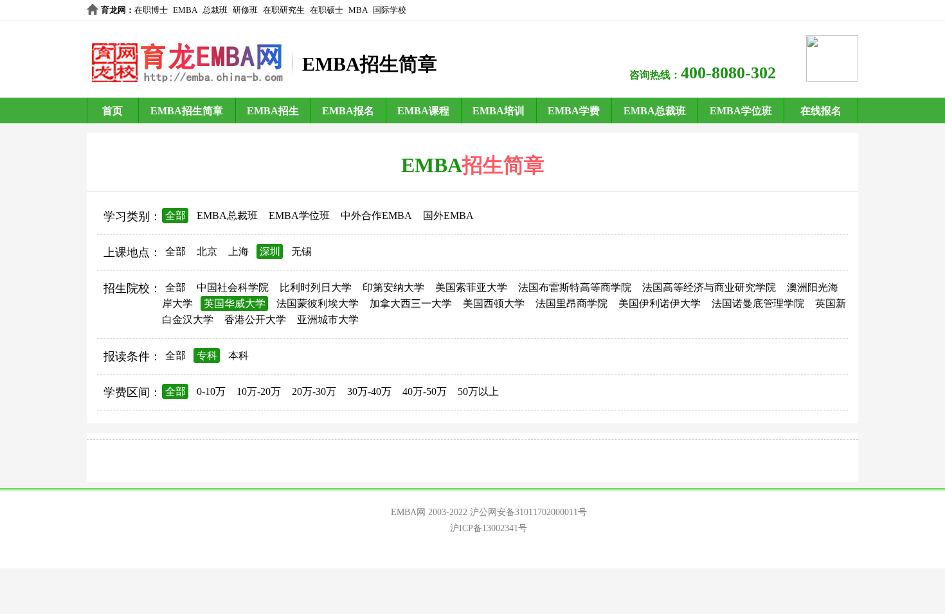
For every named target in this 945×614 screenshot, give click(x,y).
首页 (112, 110)
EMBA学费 (574, 110)
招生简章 (503, 165)
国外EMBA (448, 215)
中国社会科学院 (233, 287)
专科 (207, 355)
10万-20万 (259, 391)
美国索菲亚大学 (471, 287)
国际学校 (389, 10)
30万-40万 (369, 391)
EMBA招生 (273, 110)
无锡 (301, 251)
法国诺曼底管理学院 (758, 303)
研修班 (245, 10)
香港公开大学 (255, 319)
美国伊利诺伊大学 (659, 303)
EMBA (185, 10)
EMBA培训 (499, 110)
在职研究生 (284, 10)
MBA (358, 10)
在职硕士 (326, 10)
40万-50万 (424, 391)
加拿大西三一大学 (411, 303)
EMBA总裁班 (655, 110)
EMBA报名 (348, 110)
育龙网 (113, 10)
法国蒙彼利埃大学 (317, 303)
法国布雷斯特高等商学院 (574, 287)
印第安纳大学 (393, 287)
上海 (238, 251)
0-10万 (211, 391)
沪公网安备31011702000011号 (528, 512)
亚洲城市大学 (328, 319)
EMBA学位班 (741, 110)
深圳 (270, 251)
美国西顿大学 (494, 303)
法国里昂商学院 (572, 303)
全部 (175, 215)
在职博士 (151, 10)
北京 (207, 251)
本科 (238, 355)
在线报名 (821, 110)
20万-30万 (314, 391)
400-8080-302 (728, 73)
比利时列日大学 (316, 287)
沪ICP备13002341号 (488, 528)
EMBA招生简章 (186, 110)
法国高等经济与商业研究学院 (709, 287)
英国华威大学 (235, 303)
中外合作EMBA (376, 215)
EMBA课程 (423, 110)
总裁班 (215, 10)
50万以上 (478, 391)
